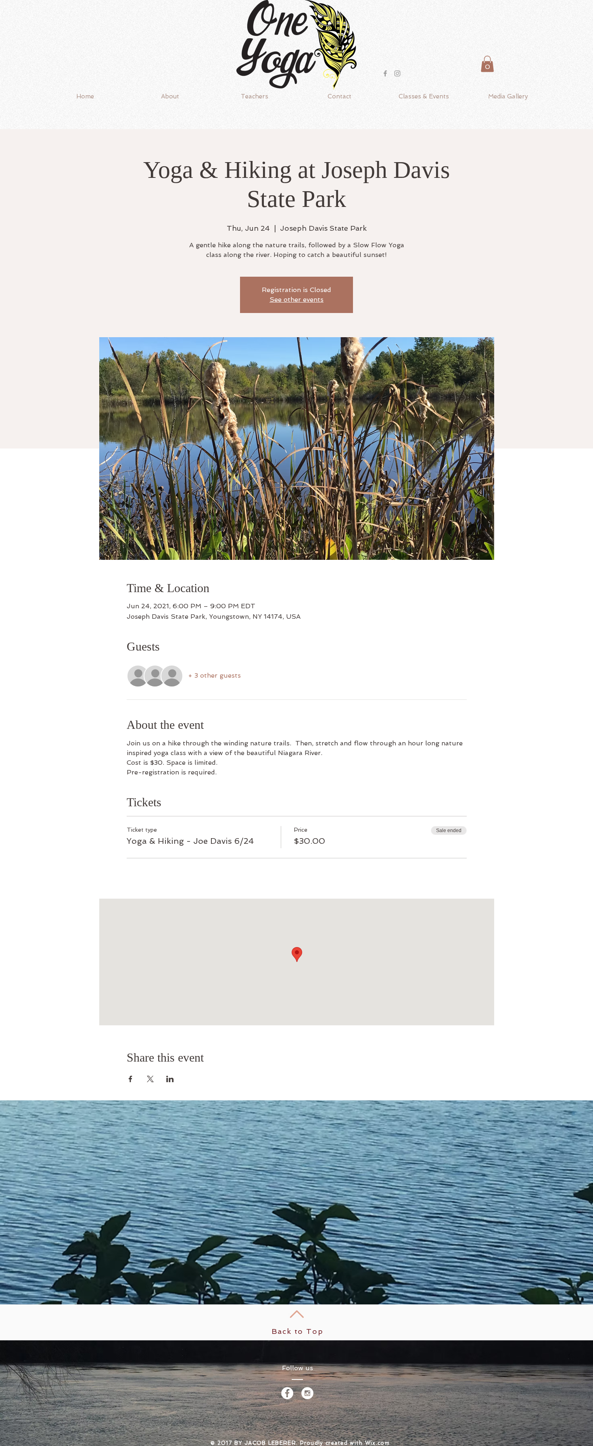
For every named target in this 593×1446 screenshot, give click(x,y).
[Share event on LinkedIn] (170, 1079)
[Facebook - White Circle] (287, 1393)
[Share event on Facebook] (130, 1079)
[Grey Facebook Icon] (385, 73)
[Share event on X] (150, 1079)
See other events (296, 299)
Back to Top (297, 1331)
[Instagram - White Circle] (307, 1393)
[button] (487, 64)
